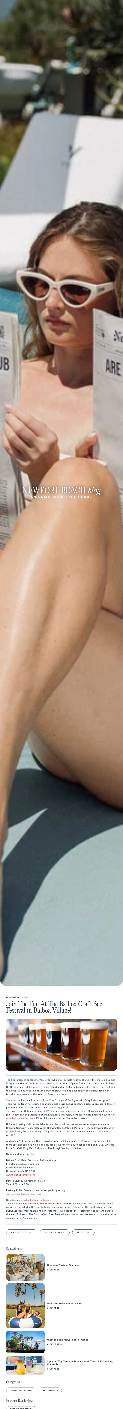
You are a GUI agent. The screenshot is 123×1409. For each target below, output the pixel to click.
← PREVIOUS (55, 1232)
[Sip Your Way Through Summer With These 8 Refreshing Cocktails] (61, 1365)
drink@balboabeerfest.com (34, 1199)
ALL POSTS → (21, 1232)
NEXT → (83, 1232)
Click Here (35, 1193)
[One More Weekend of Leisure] (61, 1305)
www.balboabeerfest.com (20, 1118)
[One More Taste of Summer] (61, 1267)
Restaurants (50, 1390)
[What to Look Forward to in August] (61, 1342)
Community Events (21, 1390)
